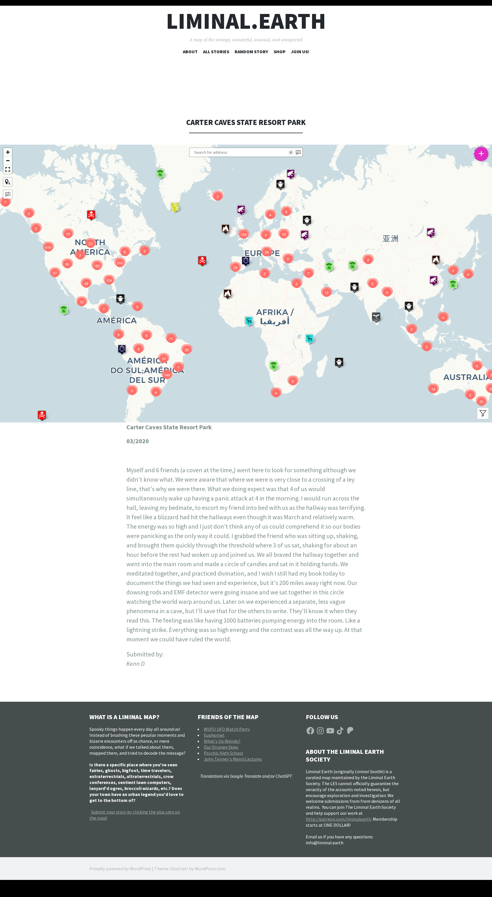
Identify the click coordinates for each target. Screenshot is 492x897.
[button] (42, 415)
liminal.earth (246, 21)
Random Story (251, 51)
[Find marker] (7, 182)
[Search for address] (7, 194)
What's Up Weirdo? (222, 741)
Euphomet (214, 735)
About (190, 51)
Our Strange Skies (221, 747)
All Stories (216, 51)
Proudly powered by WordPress (120, 868)
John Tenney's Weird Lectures (233, 759)
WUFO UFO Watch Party (227, 729)
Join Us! (300, 51)
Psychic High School (223, 753)
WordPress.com (210, 868)
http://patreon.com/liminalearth (338, 819)
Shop (280, 51)
